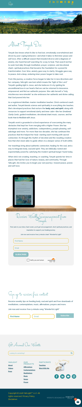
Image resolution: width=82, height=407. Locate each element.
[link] (11, 4)
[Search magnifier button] (72, 353)
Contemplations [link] (29, 370)
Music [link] (26, 376)
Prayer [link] (26, 382)
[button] (72, 5)
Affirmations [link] (28, 367)
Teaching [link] (42, 365)
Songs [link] (26, 379)
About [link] (10, 365)
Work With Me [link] (44, 368)
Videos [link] (10, 368)
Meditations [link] (28, 373)
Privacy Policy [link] (28, 396)
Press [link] (10, 371)
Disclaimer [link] (12, 399)
